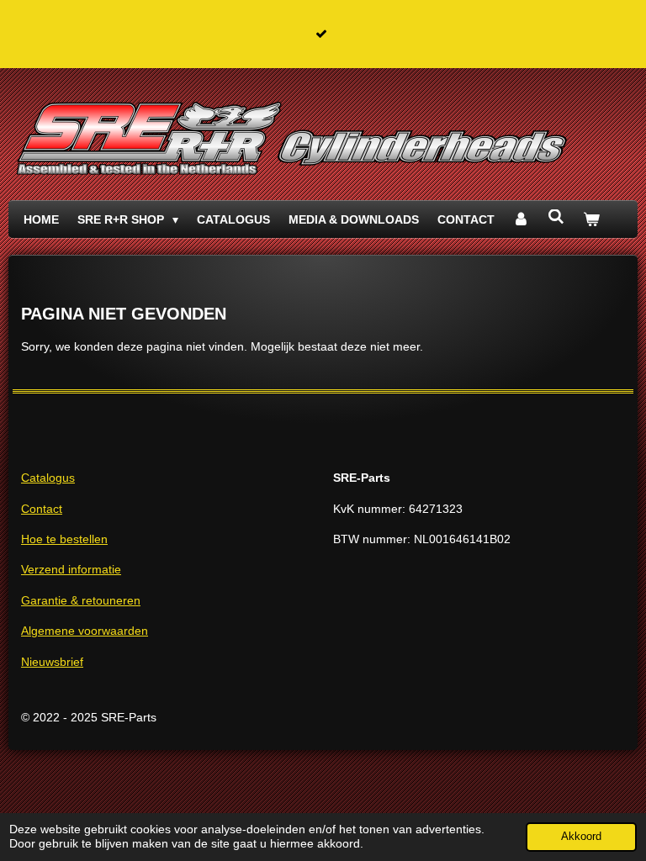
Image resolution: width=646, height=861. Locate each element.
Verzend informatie (71, 569)
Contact (41, 508)
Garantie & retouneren (80, 600)
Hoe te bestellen (64, 539)
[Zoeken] (556, 217)
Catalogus (48, 477)
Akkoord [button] (581, 837)
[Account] (521, 219)
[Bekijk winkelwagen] (591, 219)
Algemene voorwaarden (84, 630)
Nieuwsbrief (52, 661)
